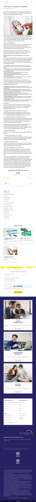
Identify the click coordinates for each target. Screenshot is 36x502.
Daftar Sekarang (18, 292)
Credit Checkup (7, 406)
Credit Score (6, 408)
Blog (20, 410)
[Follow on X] (8, 422)
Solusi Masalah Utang (8, 214)
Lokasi (20, 406)
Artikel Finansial (6, 192)
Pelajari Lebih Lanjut (18, 328)
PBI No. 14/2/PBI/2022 (13, 59)
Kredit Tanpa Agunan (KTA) (9, 202)
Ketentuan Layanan (7, 417)
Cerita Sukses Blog (7, 197)
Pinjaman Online (6, 211)
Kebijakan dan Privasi (7, 419)
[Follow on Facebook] (6, 422)
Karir (20, 408)
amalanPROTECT (7, 404)
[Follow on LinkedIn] (10, 422)
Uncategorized (6, 218)
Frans (5, 8)
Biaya (20, 404)
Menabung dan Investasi (8, 208)
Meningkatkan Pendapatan (8, 209)
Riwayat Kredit (13, 8)
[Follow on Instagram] (4, 422)
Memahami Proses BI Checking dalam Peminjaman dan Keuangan (10, 239)
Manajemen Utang (7, 204)
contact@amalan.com (23, 413)
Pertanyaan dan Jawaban (8, 415)
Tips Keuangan (6, 216)
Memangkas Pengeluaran (8, 206)
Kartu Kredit (6, 201)
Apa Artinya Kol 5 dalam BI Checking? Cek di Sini (9, 257)
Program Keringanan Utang (9, 402)
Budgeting (5, 196)
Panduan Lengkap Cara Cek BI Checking (25, 238)
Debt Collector (6, 199)
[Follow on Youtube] (11, 422)
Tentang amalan (22, 402)
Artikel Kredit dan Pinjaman (9, 194)
